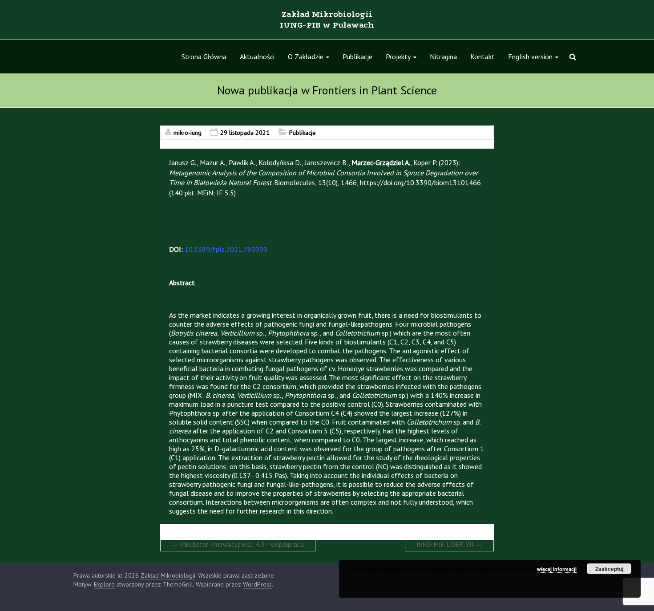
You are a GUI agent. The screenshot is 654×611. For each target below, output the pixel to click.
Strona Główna (204, 56)
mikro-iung (188, 133)
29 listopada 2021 (245, 133)
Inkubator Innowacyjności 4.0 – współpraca (238, 544)
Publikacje (357, 56)
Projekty (398, 56)
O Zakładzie (305, 56)
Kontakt (482, 56)
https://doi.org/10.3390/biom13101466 (420, 182)
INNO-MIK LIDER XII (449, 544)
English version (530, 56)
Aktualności (257, 56)
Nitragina (443, 56)
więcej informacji (557, 569)
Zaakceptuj (609, 569)
